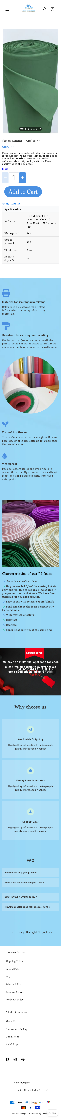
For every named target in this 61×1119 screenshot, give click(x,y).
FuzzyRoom (25, 1113)
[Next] (53, 78)
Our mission (12, 1036)
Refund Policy (13, 969)
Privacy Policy (13, 984)
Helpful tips (12, 1044)
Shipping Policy (14, 961)
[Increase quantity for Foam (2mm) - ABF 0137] (22, 177)
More (5, 168)
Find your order (14, 999)
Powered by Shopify (40, 1113)
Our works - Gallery (16, 1029)
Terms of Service (15, 992)
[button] (7, 9)
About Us (11, 1021)
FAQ (8, 976)
